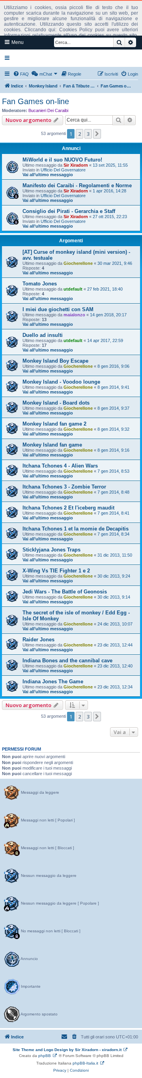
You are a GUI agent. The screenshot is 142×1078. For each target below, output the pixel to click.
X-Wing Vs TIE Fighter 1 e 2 (56, 571)
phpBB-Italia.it (85, 1063)
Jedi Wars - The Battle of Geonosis (64, 592)
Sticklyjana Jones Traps (51, 550)
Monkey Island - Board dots (56, 403)
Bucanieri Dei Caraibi (48, 110)
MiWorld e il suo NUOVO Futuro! (62, 160)
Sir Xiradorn (76, 165)
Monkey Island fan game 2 (54, 424)
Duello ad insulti (42, 335)
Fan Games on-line (35, 101)
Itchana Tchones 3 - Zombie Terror (64, 487)
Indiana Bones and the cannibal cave (67, 661)
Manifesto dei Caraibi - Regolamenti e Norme (77, 185)
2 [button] (79, 133)
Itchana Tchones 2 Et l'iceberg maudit (68, 508)
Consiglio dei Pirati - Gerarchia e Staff (68, 211)
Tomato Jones (39, 284)
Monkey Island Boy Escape (55, 361)
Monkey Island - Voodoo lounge (61, 382)
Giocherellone (78, 263)
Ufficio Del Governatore (63, 169)
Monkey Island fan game (52, 445)
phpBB (44, 1055)
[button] (97, 134)
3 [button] (88, 133)
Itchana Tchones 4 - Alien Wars (60, 466)
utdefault (73, 289)
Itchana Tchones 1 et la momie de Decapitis (75, 529)
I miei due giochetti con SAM (57, 309)
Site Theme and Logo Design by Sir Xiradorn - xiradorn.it (67, 1050)
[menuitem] (21, 74)
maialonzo (74, 314)
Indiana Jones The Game (52, 681)
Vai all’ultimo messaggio (47, 174)
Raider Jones (38, 640)
